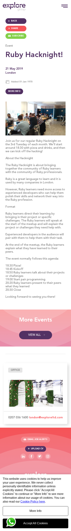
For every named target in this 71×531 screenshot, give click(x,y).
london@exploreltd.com (46, 417)
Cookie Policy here (32, 501)
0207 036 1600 (18, 417)
